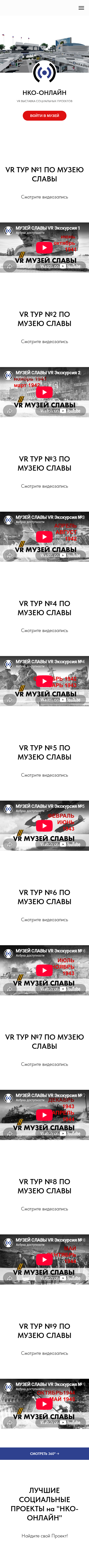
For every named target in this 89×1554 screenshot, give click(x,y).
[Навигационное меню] (81, 8)
